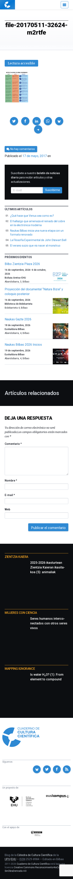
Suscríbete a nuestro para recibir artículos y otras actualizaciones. (35, 177)
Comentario (13, 443)
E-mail (10, 495)
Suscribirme (52, 190)
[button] (14, 121)
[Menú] (64, 4)
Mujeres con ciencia (21, 613)
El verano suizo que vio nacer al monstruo (35, 245)
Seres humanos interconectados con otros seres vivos (48, 623)
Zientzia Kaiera (16, 557)
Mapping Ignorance (20, 669)
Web (7, 509)
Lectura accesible (21, 63)
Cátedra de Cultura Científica (34, 855)
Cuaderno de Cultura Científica (33, 864)
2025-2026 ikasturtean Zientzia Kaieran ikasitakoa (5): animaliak (47, 567)
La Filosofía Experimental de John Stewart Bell (38, 240)
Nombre (11, 480)
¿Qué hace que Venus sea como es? (32, 215)
